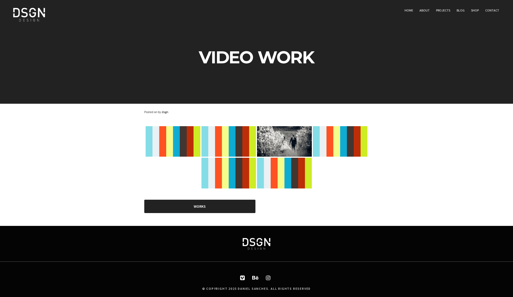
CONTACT (492, 10)
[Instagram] (268, 278)
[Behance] (255, 278)
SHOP (475, 10)
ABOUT (424, 10)
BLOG (461, 10)
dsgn (165, 112)
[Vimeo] (242, 278)
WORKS (200, 206)
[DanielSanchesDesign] (29, 21)
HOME (409, 10)
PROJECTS (443, 10)
